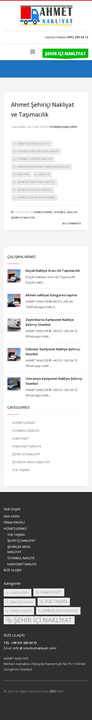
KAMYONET (20, 438)
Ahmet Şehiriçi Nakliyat (33, 143)
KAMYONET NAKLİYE (26, 446)
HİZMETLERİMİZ (43, 212)
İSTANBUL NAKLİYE (66, 212)
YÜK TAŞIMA (21, 470)
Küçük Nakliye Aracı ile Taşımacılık (53, 270)
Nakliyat (23, 174)
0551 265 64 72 (77, 37)
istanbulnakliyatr (63, 126)
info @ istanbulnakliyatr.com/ (34, 648)
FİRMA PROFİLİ (14, 522)
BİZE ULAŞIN (12, 570)
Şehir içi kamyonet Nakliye (36, 182)
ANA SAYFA (12, 516)
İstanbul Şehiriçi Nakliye (34, 159)
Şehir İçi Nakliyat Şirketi (34, 190)
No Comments (71, 223)
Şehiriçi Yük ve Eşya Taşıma (36, 197)
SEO (53, 691)
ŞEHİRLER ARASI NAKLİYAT (31, 462)
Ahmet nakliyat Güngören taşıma (51, 295)
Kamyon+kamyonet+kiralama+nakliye (43, 166)
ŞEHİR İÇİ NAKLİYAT (23, 217)
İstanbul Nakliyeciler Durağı (37, 151)
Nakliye (44, 174)
